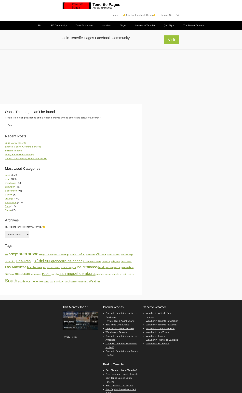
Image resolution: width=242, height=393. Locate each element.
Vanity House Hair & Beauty (19, 154)
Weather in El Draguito (157, 343)
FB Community (59, 25)
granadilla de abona (66, 261)
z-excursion (11, 190)
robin (46, 273)
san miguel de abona (77, 273)
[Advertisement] (121, 74)
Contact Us (166, 15)
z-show (8, 194)
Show (8, 210)
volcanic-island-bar (79, 282)
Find (40, 25)
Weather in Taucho (155, 336)
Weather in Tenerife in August (161, 324)
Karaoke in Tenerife (144, 25)
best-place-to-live (46, 255)
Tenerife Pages (106, 4)
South (11, 280)
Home (115, 15)
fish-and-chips (127, 255)
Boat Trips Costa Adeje (117, 324)
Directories (10, 183)
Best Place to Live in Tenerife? (121, 370)
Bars (7, 206)
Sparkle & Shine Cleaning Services (23, 146)
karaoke (106, 261)
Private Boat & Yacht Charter (120, 321)
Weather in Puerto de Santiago (162, 339)
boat (72, 255)
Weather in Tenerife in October (162, 321)
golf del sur (41, 261)
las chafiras (34, 267)
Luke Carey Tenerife (15, 143)
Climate (101, 254)
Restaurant (10, 202)
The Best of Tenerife (193, 25)
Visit (171, 40)
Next (94, 321)
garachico (10, 261)
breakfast (79, 254)
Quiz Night (169, 25)
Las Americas (16, 267)
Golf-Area (23, 261)
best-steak (58, 255)
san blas (55, 274)
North (102, 267)
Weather (106, 25)
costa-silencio (113, 254)
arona (33, 254)
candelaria (90, 254)
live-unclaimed (53, 267)
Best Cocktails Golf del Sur (119, 385)
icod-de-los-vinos (92, 261)
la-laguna (115, 261)
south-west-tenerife (30, 281)
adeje (13, 254)
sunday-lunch (62, 281)
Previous (69, 321)
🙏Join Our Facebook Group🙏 (139, 15)
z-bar (7, 179)
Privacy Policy (70, 336)
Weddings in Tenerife (116, 332)
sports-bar (47, 281)
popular (116, 267)
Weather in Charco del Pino (160, 328)
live (44, 267)
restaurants (36, 274)
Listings (9, 198)
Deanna (78, 324)
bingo (66, 254)
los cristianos (87, 267)
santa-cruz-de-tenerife (107, 274)
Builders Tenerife (13, 150)
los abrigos (68, 267)
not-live (109, 267)
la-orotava (126, 261)
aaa (6, 255)
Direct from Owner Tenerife (120, 328)
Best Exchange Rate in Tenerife (122, 374)
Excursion (10, 186)
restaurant (22, 274)
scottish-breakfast (127, 274)
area (23, 253)
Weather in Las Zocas (157, 332)
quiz (12, 274)
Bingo (123, 25)
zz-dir (8, 175)
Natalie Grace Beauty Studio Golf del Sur (26, 158)
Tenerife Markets (84, 25)
